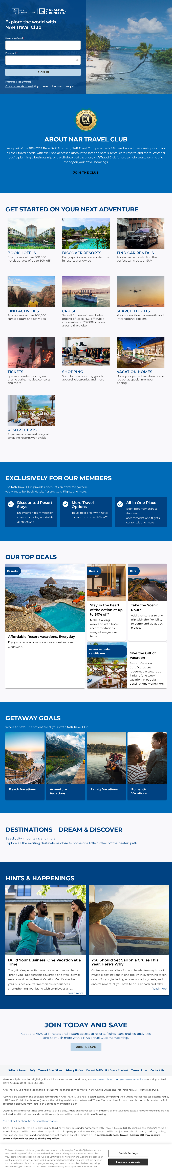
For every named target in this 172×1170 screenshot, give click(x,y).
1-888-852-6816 (35, 1082)
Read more (75, 993)
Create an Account (19, 86)
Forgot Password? (19, 81)
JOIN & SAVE (86, 1047)
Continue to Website (128, 1161)
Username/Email (14, 38)
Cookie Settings (128, 1153)
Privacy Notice (74, 1070)
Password (10, 53)
